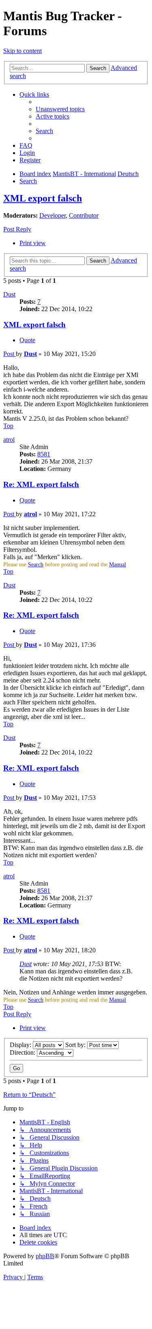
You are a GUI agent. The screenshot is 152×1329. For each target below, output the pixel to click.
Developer (52, 215)
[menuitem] (60, 109)
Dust (9, 294)
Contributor (83, 215)
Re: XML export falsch (41, 484)
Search (35, 565)
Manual (117, 565)
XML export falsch (42, 198)
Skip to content (22, 50)
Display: (21, 1044)
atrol (9, 439)
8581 (43, 454)
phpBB (45, 1256)
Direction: (23, 1052)
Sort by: (76, 1044)
